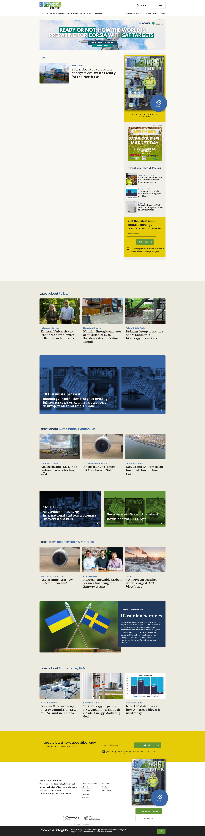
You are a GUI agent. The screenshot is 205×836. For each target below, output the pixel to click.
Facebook (106, 791)
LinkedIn (105, 783)
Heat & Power (72, 14)
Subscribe (147, 14)
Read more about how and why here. (96, 832)
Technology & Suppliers (55, 14)
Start (41, 14)
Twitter (105, 787)
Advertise (156, 14)
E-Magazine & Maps (149, 811)
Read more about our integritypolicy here (145, 252)
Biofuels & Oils (86, 14)
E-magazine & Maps (134, 14)
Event (163, 14)
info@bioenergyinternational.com (56, 793)
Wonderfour (87, 825)
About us (85, 794)
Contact (85, 798)
